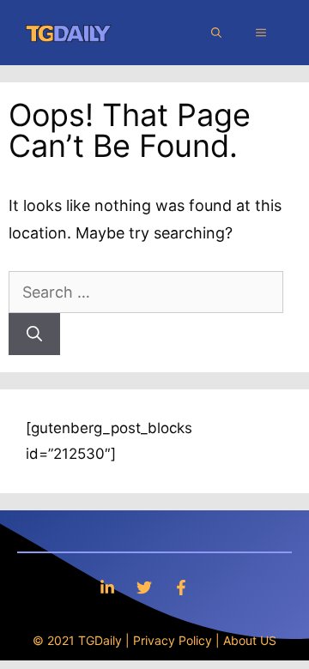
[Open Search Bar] (216, 32)
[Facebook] (181, 587)
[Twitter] (144, 587)
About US (249, 640)
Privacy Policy (172, 640)
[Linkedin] (107, 587)
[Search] (34, 334)
